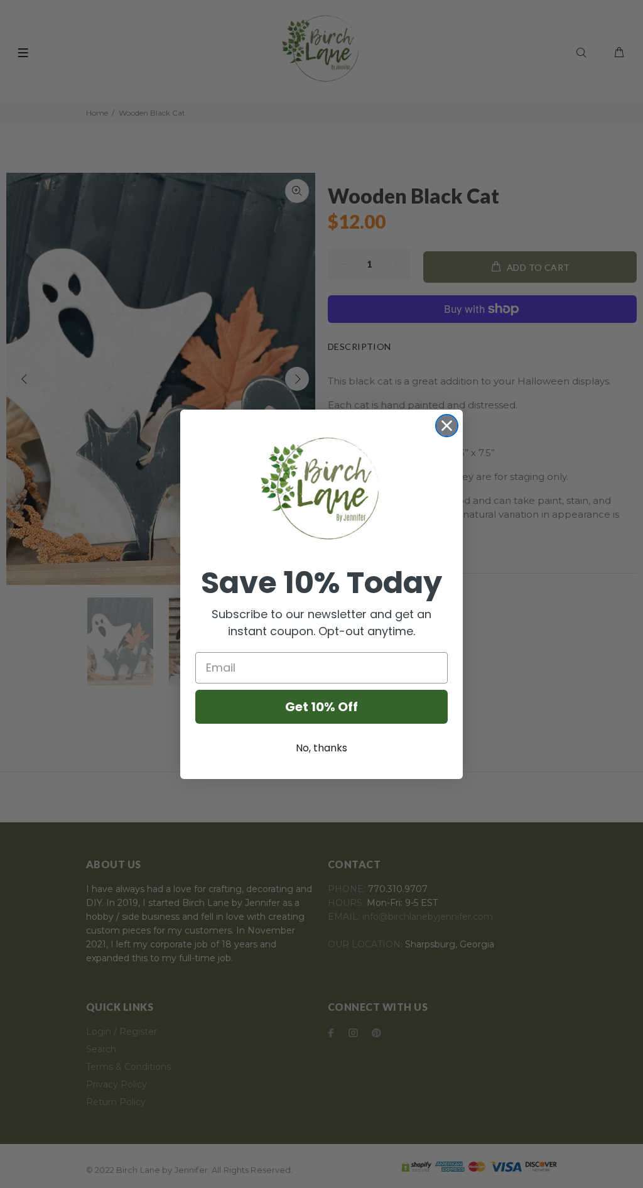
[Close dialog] (447, 426)
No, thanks (321, 748)
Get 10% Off (321, 707)
